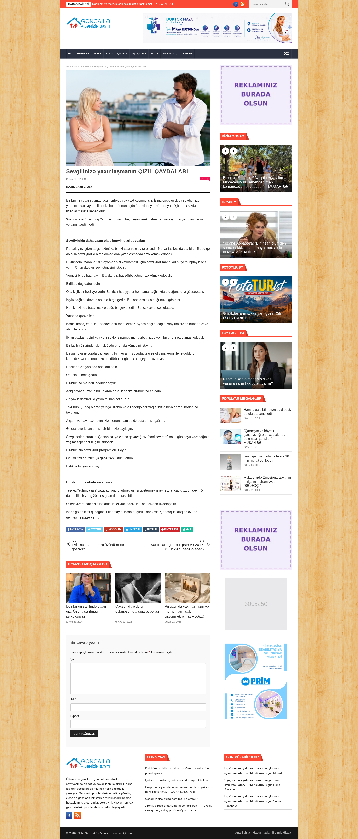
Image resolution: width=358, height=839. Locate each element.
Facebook (76, 528)
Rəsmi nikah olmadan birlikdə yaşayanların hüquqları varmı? (248, 379)
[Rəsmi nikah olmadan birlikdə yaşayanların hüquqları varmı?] (256, 364)
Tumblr (152, 528)
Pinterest (171, 528)
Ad (73, 698)
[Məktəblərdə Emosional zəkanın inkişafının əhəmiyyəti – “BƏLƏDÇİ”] (230, 482)
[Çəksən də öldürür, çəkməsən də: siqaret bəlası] (138, 586)
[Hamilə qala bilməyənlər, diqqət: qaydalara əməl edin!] (230, 414)
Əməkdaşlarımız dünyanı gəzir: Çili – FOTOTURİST (253, 314)
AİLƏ (96, 52)
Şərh (73, 657)
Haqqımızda (261, 831)
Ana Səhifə (72, 65)
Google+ (115, 528)
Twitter (96, 528)
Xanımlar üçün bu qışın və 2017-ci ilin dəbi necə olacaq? (177, 544)
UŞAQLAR (138, 52)
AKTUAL (86, 65)
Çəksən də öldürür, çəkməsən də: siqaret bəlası (176, 778)
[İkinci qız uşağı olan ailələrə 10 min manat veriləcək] (230, 461)
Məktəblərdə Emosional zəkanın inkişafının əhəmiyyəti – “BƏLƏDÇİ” (267, 480)
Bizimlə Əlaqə (281, 831)
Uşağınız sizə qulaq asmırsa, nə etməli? (156, 3)
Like (206, 177)
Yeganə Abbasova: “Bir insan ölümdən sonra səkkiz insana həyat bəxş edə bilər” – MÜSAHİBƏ (254, 246)
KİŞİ (108, 52)
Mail (189, 528)
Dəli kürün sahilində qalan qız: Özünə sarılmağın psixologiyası (86, 610)
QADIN (121, 52)
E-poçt (75, 714)
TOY (153, 52)
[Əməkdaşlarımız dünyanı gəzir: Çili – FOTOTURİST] (256, 298)
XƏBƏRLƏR (82, 52)
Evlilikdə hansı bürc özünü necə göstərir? (98, 544)
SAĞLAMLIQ (170, 52)
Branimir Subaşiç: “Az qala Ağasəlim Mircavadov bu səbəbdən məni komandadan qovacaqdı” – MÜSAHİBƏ (255, 180)
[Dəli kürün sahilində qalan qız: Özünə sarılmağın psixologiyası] (88, 586)
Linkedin (134, 528)
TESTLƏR (186, 52)
